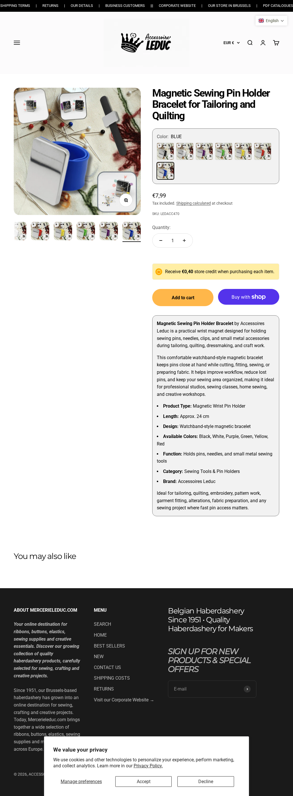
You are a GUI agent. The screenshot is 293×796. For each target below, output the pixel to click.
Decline (205, 781)
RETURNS (104, 689)
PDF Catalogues (278, 5)
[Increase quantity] (184, 240)
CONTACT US (107, 667)
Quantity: (161, 227)
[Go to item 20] (63, 232)
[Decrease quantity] (161, 240)
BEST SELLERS (109, 646)
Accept (144, 781)
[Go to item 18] (17, 232)
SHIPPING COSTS (112, 678)
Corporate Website (177, 5)
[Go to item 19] (40, 232)
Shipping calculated (193, 203)
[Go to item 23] (131, 232)
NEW (99, 656)
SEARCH (102, 624)
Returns (50, 5)
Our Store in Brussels (229, 5)
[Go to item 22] (109, 232)
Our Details (82, 5)
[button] (271, 20)
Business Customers (125, 5)
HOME (100, 635)
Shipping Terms (15, 5)
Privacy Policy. (148, 765)
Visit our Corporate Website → (124, 700)
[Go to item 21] (86, 232)
